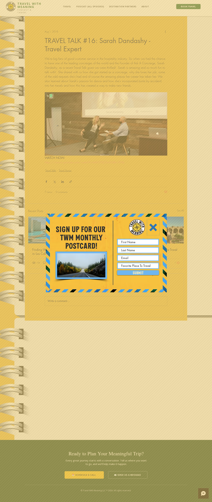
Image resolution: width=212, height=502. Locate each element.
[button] (153, 227)
